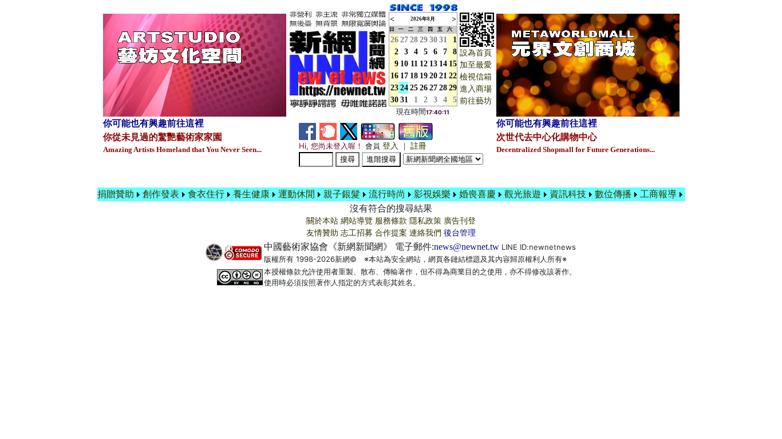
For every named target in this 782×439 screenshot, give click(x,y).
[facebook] (307, 130)
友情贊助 (322, 233)
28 (414, 39)
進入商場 (476, 89)
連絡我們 (425, 233)
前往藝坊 (476, 101)
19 (424, 75)
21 (443, 75)
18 (414, 75)
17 (404, 75)
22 (453, 75)
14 (443, 63)
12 (424, 63)
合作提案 (391, 233)
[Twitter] (348, 130)
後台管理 (460, 233)
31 (443, 39)
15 (453, 63)
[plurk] (328, 130)
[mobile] (378, 130)
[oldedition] (415, 130)
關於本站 (322, 221)
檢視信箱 (476, 77)
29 (424, 39)
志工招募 (357, 233)
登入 (390, 146)
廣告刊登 (460, 221)
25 (414, 87)
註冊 (418, 146)
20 (433, 75)
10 (404, 63)
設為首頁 (476, 53)
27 (404, 39)
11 (414, 63)
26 (424, 87)
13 (433, 63)
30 (433, 39)
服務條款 (391, 221)
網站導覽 (357, 221)
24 (404, 87)
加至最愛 (476, 65)
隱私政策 (425, 221)
